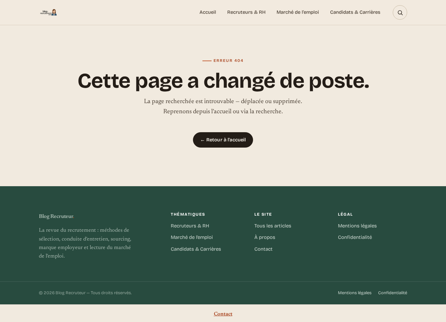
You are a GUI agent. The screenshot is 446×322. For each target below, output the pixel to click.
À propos (264, 237)
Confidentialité (355, 237)
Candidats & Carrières (355, 12)
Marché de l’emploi (298, 12)
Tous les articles (272, 226)
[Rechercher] (400, 12)
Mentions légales (357, 226)
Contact (263, 249)
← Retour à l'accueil (223, 140)
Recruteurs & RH (246, 12)
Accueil (207, 12)
